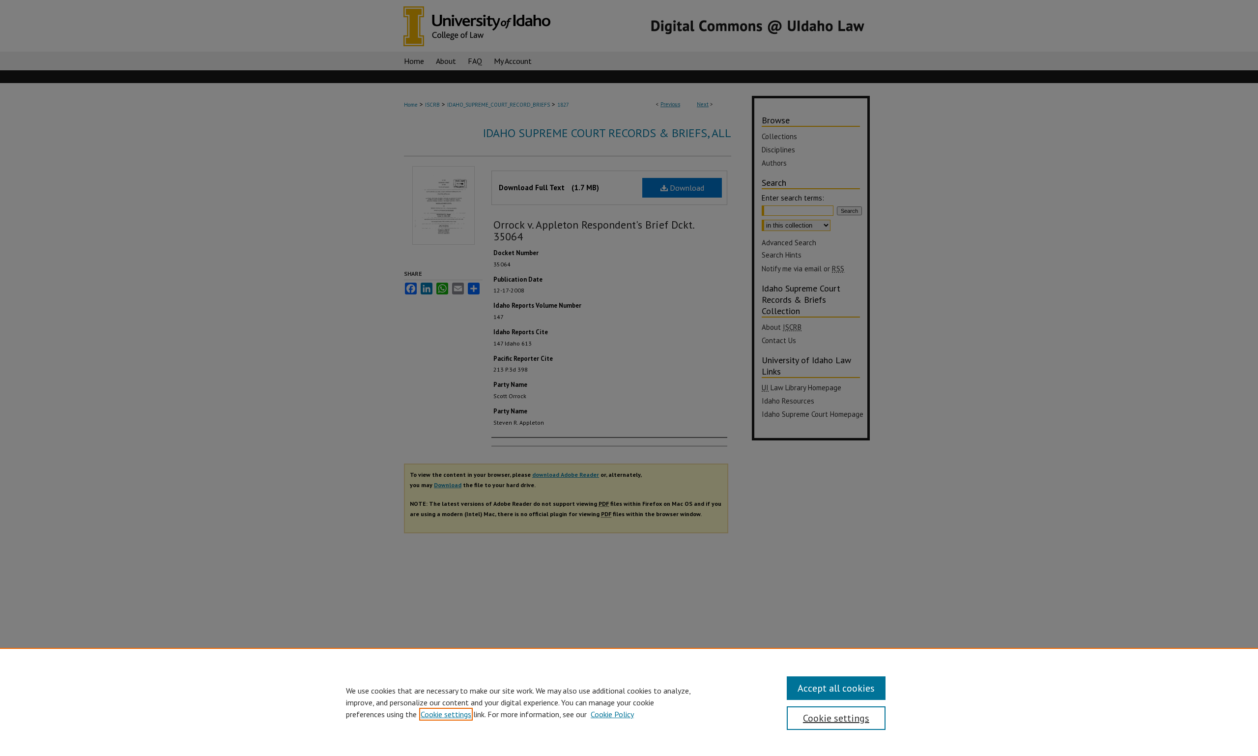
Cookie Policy (612, 714)
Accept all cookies (836, 688)
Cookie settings (446, 714)
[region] (629, 702)
